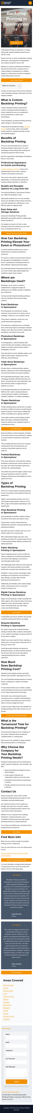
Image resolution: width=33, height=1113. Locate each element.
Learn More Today (16, 429)
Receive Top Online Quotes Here (16, 860)
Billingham (6, 1008)
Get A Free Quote (16, 972)
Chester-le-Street (8, 996)
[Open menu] (30, 3)
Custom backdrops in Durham (10, 169)
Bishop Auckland (6, 853)
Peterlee (5, 999)
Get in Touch (16, 612)
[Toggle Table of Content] (18, 85)
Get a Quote (15, 43)
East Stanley (7, 1005)
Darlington (6, 1002)
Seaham (5, 1013)
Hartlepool (6, 1019)
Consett (5, 1011)
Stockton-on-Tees (8, 1016)
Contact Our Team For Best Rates (17, 233)
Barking (8, 855)
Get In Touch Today (16, 80)
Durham (14, 853)
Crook (3, 855)
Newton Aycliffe (23, 853)
